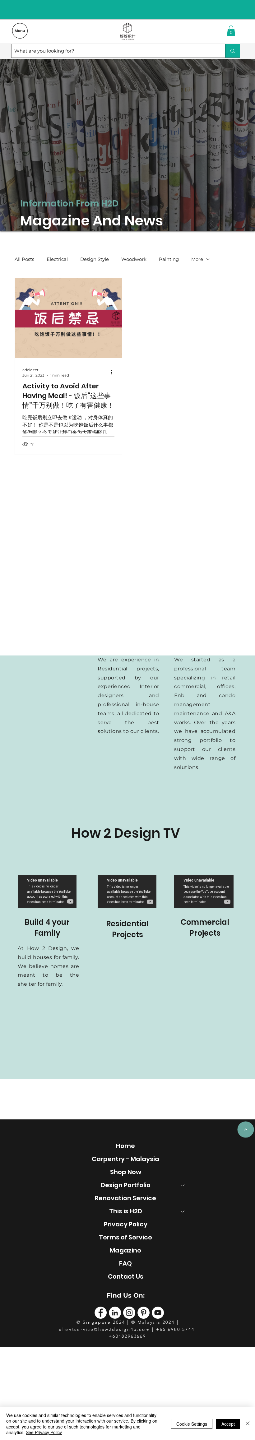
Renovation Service (125, 1198)
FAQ (125, 1263)
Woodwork (133, 259)
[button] (231, 30)
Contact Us (125, 1276)
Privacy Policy (125, 1224)
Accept (228, 1424)
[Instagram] (129, 1313)
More (197, 259)
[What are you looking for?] (232, 51)
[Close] (247, 1423)
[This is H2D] (183, 1211)
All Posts (24, 259)
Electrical (57, 259)
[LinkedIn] (115, 1313)
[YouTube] (158, 1313)
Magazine (125, 1250)
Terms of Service (125, 1237)
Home (125, 1145)
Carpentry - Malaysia (125, 1159)
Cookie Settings (191, 1424)
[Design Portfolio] (183, 1185)
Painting (169, 259)
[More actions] (113, 372)
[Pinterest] (143, 1313)
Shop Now (125, 1172)
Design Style (94, 259)
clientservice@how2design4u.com (104, 1329)
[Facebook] (101, 1313)
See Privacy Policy (44, 1432)
